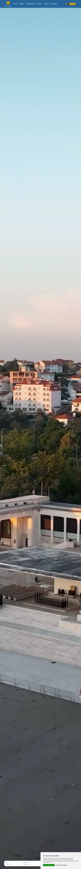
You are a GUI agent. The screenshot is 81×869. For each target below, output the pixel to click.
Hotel (15, 3)
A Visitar (46, 3)
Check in (6, 862)
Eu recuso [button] (52, 865)
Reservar (72, 3)
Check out (25, 862)
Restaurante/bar (30, 3)
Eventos (39, 3)
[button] (1, 436)
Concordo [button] (46, 865)
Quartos (21, 3)
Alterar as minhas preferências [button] (61, 865)
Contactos (54, 3)
